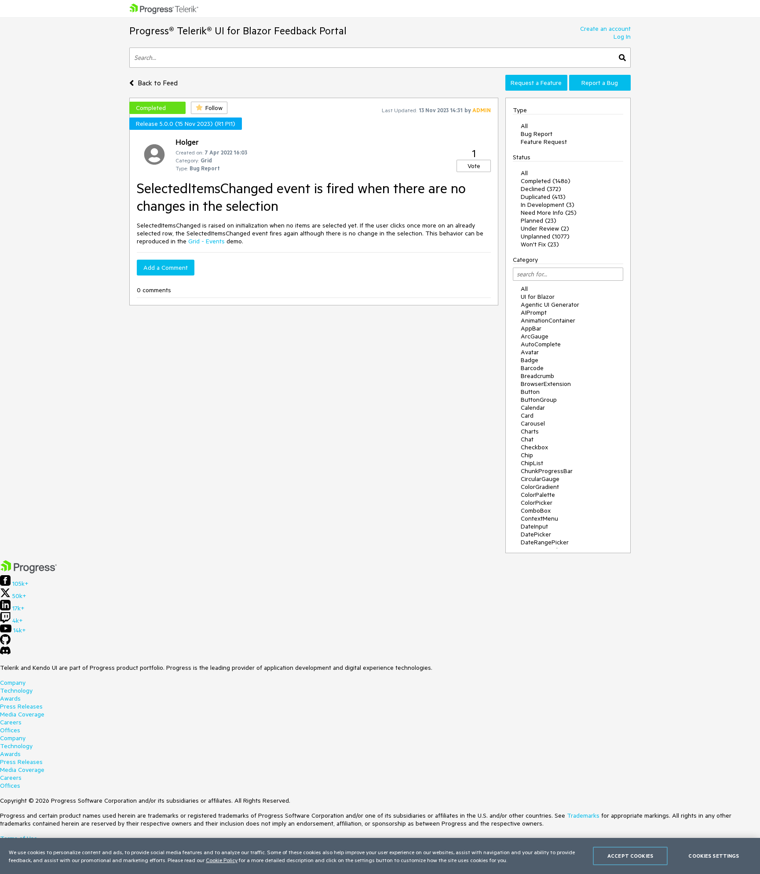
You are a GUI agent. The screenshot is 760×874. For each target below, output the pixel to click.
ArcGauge (534, 336)
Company (13, 683)
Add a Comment (165, 268)
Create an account (605, 29)
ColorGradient (540, 487)
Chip (527, 455)
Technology (16, 690)
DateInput (534, 526)
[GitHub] (5, 642)
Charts (530, 431)
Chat (527, 439)
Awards (10, 698)
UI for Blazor (538, 297)
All (524, 126)
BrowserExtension (546, 384)
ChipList (532, 463)
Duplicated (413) (543, 197)
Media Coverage (22, 714)
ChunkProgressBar (547, 471)
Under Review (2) (545, 228)
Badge (529, 360)
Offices (10, 730)
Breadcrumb (537, 376)
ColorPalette (538, 495)
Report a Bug (599, 83)
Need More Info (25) (549, 213)
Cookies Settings (713, 855)
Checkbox (534, 447)
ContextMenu (539, 518)
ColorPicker (536, 503)
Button (530, 392)
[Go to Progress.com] (28, 571)
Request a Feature (536, 83)
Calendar (533, 407)
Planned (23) (538, 220)
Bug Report (536, 134)
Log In (622, 36)
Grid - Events (206, 241)
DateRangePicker (545, 542)
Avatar (530, 352)
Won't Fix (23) (540, 244)
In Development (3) (547, 205)
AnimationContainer (548, 320)
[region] (380, 856)
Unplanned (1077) (545, 236)
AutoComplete (541, 344)
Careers (11, 722)
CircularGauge (540, 479)
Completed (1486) (545, 181)
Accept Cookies (630, 855)
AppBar (531, 328)
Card (527, 415)
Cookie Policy (222, 859)
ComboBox (536, 510)
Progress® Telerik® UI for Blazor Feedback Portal (238, 30)
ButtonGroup (539, 400)
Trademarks (583, 815)
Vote (474, 166)
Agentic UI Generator (550, 304)
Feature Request (544, 142)
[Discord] (5, 653)
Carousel (533, 423)
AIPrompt (534, 312)
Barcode (532, 368)
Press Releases (21, 706)
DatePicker (536, 534)
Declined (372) (541, 189)
